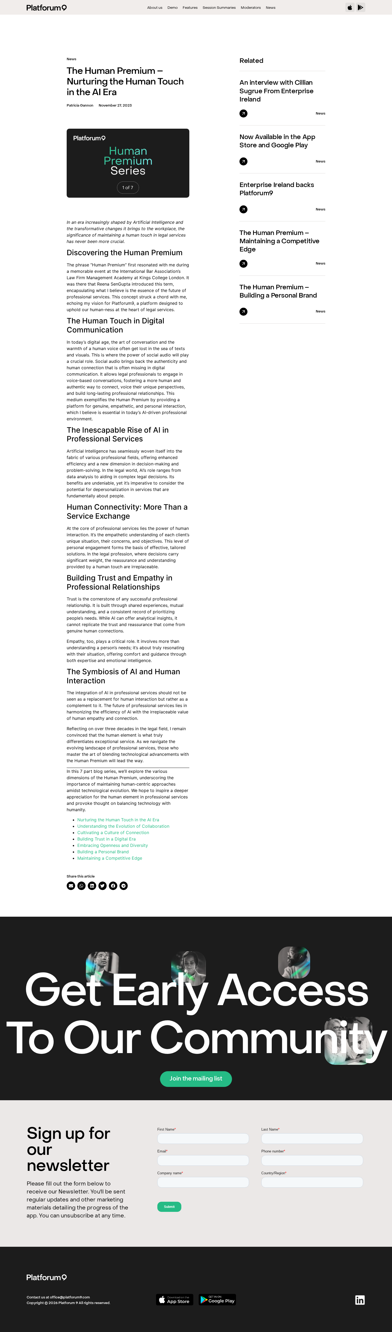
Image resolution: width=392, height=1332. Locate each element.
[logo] (47, 1277)
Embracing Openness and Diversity (112, 845)
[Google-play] (360, 7)
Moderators (251, 7)
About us (154, 7)
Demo (172, 7)
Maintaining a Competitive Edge (109, 858)
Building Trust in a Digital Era (106, 839)
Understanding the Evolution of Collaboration (123, 826)
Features (190, 7)
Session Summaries (219, 7)
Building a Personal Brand (103, 851)
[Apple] (350, 7)
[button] (71, 886)
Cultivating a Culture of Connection (113, 832)
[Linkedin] (360, 1300)
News (270, 7)
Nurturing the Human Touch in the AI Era (118, 819)
